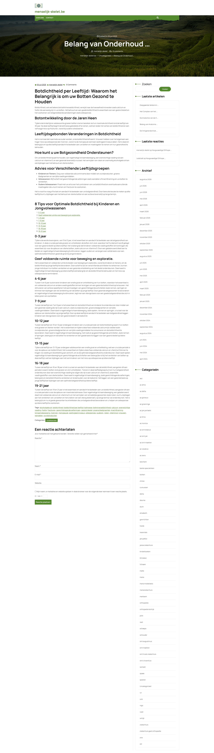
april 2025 (143, 282)
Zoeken (147, 84)
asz (141, 378)
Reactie (38, 438)
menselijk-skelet (56, 84)
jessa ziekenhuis (146, 545)
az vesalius (144, 449)
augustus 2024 (145, 333)
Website (38, 483)
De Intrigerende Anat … (148, 131)
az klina (142, 417)
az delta (143, 391)
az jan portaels (145, 410)
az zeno (143, 455)
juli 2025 (143, 263)
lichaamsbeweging (42, 413)
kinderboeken (145, 551)
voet (141, 712)
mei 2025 (143, 275)
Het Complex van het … (148, 111)
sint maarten (145, 648)
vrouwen (122, 413)
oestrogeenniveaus (77, 413)
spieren (143, 680)
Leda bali (139, 158)
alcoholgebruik (46, 407)
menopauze (63, 413)
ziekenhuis (144, 725)
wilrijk (142, 718)
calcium (115, 407)
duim (142, 507)
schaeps (143, 628)
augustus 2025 (145, 256)
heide (142, 526)
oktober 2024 (145, 320)
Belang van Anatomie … (148, 124)
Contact (49, 18)
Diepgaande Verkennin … (149, 105)
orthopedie (144, 603)
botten (142, 474)
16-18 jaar (42, 228)
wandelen (39, 415)
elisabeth (143, 513)
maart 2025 (144, 288)
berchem (143, 462)
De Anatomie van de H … (149, 118)
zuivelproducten (50, 415)
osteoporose (91, 413)
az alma (143, 385)
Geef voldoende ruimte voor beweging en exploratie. (59, 215)
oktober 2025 (145, 243)
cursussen (144, 487)
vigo (141, 705)
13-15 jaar (42, 226)
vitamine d (114, 413)
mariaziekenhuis (146, 590)
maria (142, 577)
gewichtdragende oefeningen (68, 410)
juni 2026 (143, 192)
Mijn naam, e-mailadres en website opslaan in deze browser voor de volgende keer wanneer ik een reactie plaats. (82, 491)
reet (141, 622)
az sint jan (144, 436)
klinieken (143, 558)
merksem (143, 596)
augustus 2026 (145, 179)
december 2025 (146, 231)
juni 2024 (143, 346)
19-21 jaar (42, 231)
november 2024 (146, 314)
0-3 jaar (41, 212)
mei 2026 (143, 199)
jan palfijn (143, 539)
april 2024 (143, 359)
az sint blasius (145, 430)
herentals (143, 532)
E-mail (38, 474)
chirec (142, 481)
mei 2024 (143, 352)
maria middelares (146, 583)
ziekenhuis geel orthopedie (150, 731)
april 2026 (143, 205)
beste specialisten (147, 468)
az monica (144, 423)
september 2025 (146, 250)
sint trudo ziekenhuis (148, 654)
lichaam (143, 564)
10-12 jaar (42, 223)
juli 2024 (143, 340)
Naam (38, 466)
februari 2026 (145, 218)
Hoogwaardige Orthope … (161, 150)
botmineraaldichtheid (102, 407)
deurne (142, 500)
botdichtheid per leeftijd (73, 407)
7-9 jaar (41, 220)
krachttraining (117, 410)
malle (142, 571)
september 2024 (146, 327)
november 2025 (146, 237)
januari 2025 (144, 301)
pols (141, 615)
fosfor (44, 410)
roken (106, 413)
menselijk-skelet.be (50, 11)
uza (141, 699)
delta (142, 494)
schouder (143, 635)
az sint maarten (146, 442)
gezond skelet (86, 410)
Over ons (40, 18)
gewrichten (144, 519)
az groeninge (145, 404)
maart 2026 (144, 211)
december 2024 (146, 307)
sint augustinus (146, 641)
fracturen (52, 410)
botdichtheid (58, 407)
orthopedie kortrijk (147, 609)
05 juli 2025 (41, 84)
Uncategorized (105, 55)
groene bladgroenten (101, 410)
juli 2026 (143, 186)
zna (141, 737)
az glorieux (144, 397)
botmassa (88, 407)
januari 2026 (144, 224)
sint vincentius (145, 660)
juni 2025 (143, 269)
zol (141, 744)
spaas (142, 673)
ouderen (100, 413)
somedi (143, 667)
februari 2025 (145, 295)
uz (141, 692)
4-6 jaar (41, 218)
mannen (54, 413)
